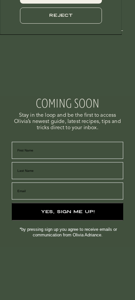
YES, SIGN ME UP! (68, 211)
